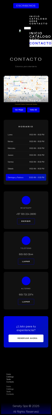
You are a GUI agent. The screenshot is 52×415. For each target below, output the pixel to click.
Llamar (26, 261)
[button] (27, 28)
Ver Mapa (19, 110)
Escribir (26, 221)
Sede (33, 21)
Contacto (38, 24)
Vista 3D (33, 110)
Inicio (34, 16)
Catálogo (38, 19)
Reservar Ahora (27, 338)
